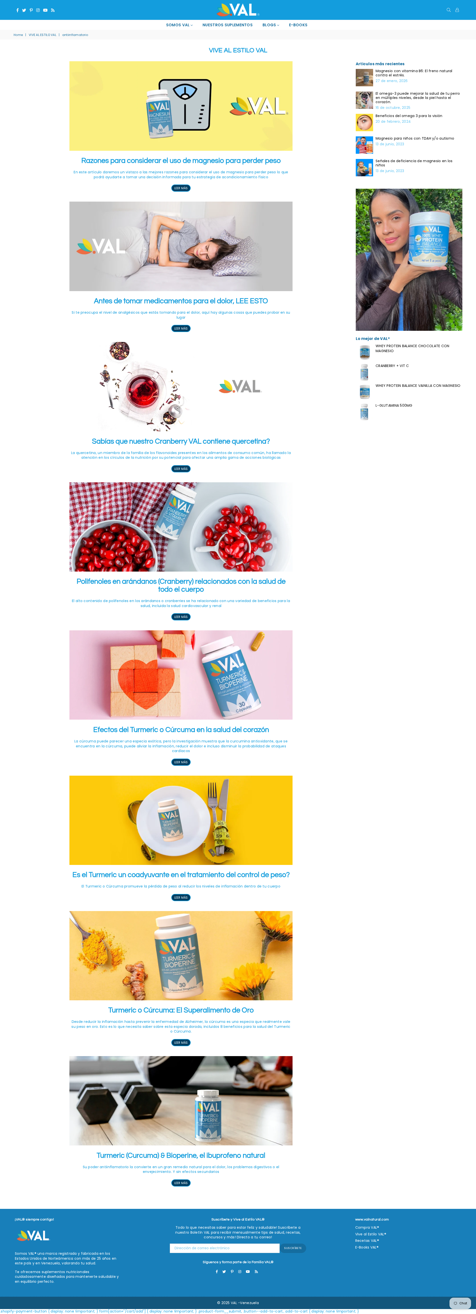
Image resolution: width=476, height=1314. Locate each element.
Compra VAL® (367, 1227)
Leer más (181, 188)
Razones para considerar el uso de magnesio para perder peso (181, 160)
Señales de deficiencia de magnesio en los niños (414, 163)
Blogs (270, 25)
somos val (178, 25)
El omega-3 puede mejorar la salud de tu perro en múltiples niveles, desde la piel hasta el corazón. (418, 98)
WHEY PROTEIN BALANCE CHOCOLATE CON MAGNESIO (412, 348)
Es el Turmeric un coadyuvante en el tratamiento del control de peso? (181, 875)
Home (18, 35)
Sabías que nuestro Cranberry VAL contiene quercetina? (181, 441)
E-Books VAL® (367, 1247)
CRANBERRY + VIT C (392, 365)
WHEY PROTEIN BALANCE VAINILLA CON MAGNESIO (418, 385)
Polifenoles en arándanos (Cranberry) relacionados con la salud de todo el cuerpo (181, 585)
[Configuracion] (457, 10)
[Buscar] (449, 10)
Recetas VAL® (367, 1240)
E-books (298, 25)
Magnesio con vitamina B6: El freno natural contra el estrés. (414, 73)
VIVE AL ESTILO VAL (42, 35)
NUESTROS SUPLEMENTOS (228, 25)
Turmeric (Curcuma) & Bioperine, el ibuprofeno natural (181, 1155)
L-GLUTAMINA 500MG (394, 405)
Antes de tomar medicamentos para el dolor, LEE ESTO (181, 301)
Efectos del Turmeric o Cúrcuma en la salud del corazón (181, 729)
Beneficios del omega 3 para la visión (409, 116)
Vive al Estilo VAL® (370, 1234)
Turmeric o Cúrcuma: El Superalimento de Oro (181, 1010)
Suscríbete (293, 1248)
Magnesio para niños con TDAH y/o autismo (415, 138)
